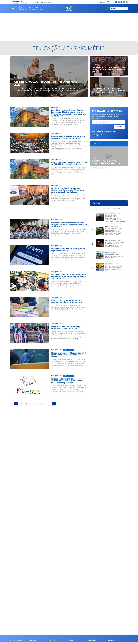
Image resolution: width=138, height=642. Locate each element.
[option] (49, 76)
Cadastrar (119, 127)
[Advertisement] (69, 27)
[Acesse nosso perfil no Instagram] (121, 2)
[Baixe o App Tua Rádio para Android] (127, 2)
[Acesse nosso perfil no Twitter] (119, 2)
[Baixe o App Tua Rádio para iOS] (124, 2)
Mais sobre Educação (99, 168)
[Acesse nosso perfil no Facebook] (116, 2)
